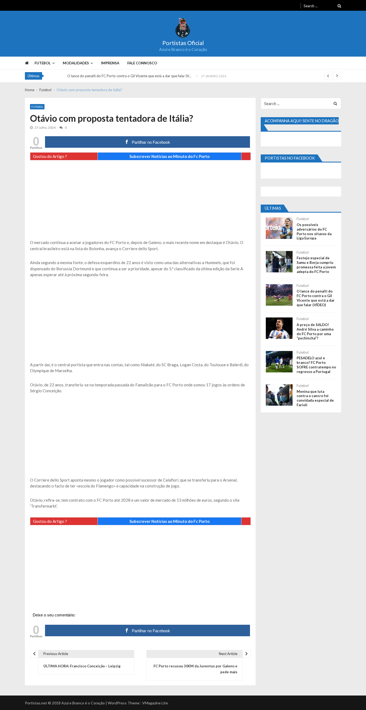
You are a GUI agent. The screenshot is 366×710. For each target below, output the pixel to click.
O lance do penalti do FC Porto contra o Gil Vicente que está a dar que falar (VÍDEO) (316, 298)
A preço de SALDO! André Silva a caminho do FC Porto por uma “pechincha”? (315, 332)
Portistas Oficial (183, 43)
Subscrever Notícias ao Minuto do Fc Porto (169, 156)
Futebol (43, 63)
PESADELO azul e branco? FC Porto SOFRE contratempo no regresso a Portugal (316, 365)
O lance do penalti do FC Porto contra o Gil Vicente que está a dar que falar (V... (129, 76)
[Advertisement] (140, 201)
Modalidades (76, 63)
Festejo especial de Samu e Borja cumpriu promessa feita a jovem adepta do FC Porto (316, 265)
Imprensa (110, 63)
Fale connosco (142, 63)
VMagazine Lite (155, 703)
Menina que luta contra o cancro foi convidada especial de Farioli (315, 398)
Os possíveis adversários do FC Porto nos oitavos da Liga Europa (314, 232)
